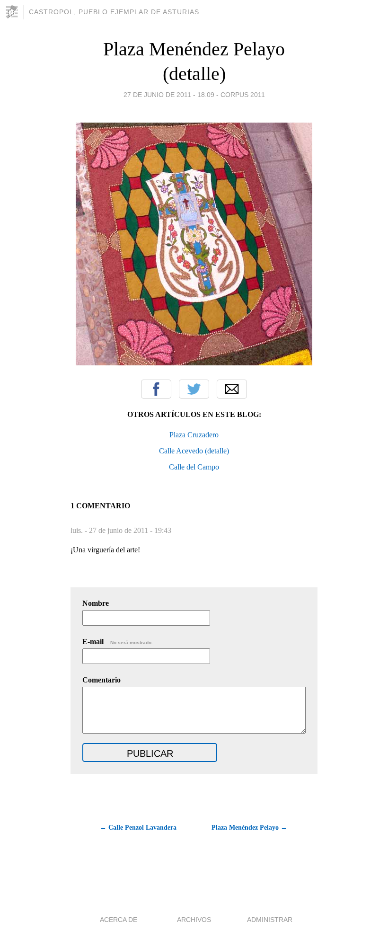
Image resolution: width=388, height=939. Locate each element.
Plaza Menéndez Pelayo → (249, 827)
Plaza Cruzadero (194, 435)
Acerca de (118, 919)
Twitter (194, 389)
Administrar (269, 919)
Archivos (194, 919)
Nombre (95, 603)
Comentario (101, 680)
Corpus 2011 (242, 94)
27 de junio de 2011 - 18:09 (168, 94)
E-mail (117, 642)
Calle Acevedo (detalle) (194, 451)
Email (232, 389)
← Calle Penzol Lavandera (138, 827)
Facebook (156, 389)
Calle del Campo (194, 467)
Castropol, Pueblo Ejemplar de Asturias (114, 12)
